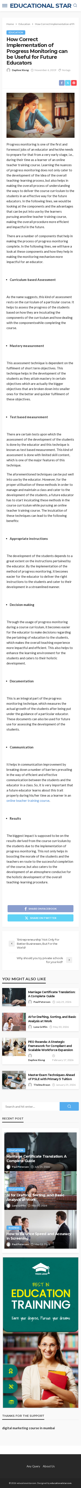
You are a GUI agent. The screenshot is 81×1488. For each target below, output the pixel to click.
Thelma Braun (41, 1084)
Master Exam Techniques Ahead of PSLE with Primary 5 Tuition (51, 1077)
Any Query (33, 1466)
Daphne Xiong (20, 70)
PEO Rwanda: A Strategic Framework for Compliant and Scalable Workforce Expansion (50, 1046)
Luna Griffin (40, 1026)
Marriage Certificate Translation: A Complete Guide (51, 994)
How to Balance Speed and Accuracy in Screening (38, 1236)
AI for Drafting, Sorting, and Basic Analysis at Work (52, 1019)
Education (16, 32)
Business (14, 1227)
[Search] (75, 5)
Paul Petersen (41, 1001)
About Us (49, 1466)
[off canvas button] (4, 5)
